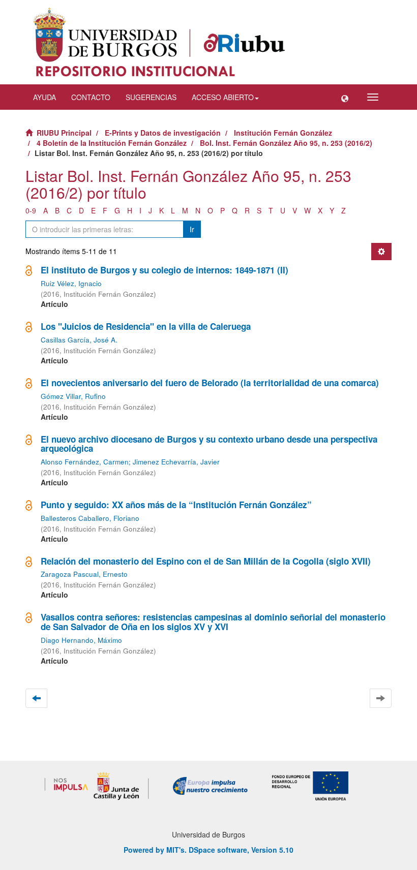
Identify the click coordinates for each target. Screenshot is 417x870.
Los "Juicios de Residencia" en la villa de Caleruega (146, 326)
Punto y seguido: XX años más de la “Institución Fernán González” (176, 505)
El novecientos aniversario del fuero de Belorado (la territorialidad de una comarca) (210, 383)
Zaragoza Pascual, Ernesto (84, 574)
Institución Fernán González (283, 133)
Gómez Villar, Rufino (73, 396)
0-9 (30, 210)
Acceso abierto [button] (223, 97)
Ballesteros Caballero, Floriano (90, 518)
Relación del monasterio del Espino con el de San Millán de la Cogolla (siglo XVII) (206, 561)
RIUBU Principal (64, 133)
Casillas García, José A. (79, 340)
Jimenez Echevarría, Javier (176, 462)
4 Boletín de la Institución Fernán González (112, 143)
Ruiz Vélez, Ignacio (71, 283)
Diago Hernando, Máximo (81, 640)
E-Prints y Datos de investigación (163, 133)
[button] (345, 97)
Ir (192, 229)
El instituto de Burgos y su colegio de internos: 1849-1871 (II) (164, 270)
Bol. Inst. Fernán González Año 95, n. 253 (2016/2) (286, 143)
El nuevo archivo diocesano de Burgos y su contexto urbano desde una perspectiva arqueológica (209, 444)
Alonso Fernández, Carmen (85, 462)
